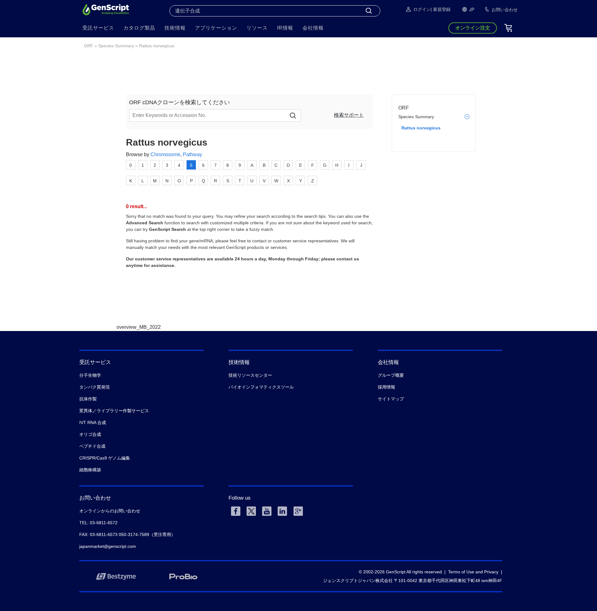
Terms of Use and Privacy (473, 571)
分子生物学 (90, 375)
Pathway (192, 154)
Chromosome (165, 154)
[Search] (368, 11)
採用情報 (386, 387)
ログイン (422, 9)
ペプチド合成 (92, 446)
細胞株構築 (90, 469)
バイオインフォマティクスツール (261, 387)
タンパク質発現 (94, 387)
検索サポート (349, 115)
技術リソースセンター (250, 375)
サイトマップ (391, 398)
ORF (88, 45)
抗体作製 (88, 398)
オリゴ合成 (90, 434)
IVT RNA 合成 (92, 422)
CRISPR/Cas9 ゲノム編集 (104, 457)
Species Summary (116, 45)
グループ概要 (391, 375)
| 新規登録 (441, 9)
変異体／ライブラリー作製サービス (114, 410)
